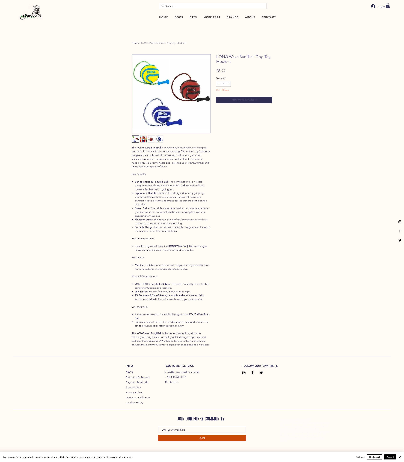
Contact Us (172, 382)
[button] (179, 17)
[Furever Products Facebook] (400, 231)
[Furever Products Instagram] (400, 222)
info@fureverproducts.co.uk (182, 371)
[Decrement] (219, 84)
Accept (390, 457)
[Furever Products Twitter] (400, 240)
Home (135, 42)
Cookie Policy (134, 402)
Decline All (374, 457)
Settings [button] (360, 457)
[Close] (400, 456)
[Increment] (228, 84)
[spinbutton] (223, 84)
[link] (388, 5)
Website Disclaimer (138, 397)
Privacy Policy (125, 457)
